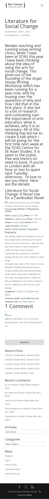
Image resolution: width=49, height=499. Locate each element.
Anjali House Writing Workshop (23, 82)
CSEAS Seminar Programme (25, 229)
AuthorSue (12, 31)
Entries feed (10, 464)
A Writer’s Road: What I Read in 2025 (22, 355)
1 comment (25, 35)
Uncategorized (11, 35)
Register (9, 455)
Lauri (7, 318)
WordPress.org (12, 473)
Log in (7, 460)
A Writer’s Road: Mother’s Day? (19, 373)
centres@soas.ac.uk (29, 298)
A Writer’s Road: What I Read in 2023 (22, 364)
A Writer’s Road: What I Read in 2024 (22, 359)
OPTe (29, 495)
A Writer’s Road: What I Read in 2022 (22, 368)
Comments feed (12, 469)
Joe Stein (9, 392)
